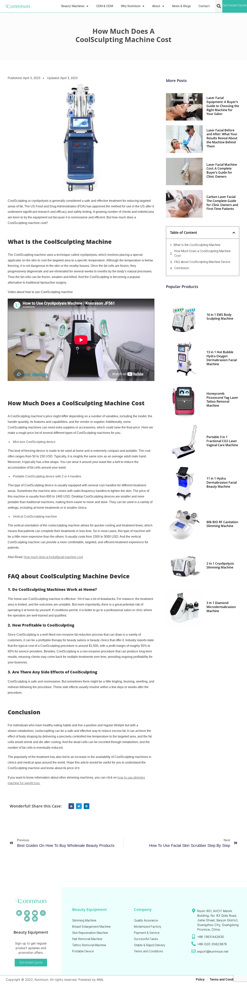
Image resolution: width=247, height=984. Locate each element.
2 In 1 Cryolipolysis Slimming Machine (220, 565)
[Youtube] (35, 913)
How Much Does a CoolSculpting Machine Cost (202, 253)
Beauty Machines (73, 6)
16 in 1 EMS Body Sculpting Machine (219, 317)
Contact (204, 6)
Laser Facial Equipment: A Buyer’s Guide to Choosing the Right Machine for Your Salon (222, 106)
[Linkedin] (27, 913)
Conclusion (181, 268)
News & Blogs (181, 6)
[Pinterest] (35, 919)
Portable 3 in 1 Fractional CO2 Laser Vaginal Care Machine (222, 441)
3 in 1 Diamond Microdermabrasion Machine (221, 607)
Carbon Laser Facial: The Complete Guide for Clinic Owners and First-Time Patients (222, 203)
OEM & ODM (104, 6)
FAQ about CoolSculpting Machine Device (202, 262)
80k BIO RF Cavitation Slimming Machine (222, 524)
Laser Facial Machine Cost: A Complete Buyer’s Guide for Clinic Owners (221, 170)
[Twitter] (27, 919)
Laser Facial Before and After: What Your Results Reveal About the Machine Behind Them (221, 138)
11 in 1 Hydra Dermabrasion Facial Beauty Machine (221, 482)
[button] (219, 6)
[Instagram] (43, 913)
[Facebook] (19, 913)
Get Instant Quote (235, 5)
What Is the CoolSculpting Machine (196, 245)
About (156, 6)
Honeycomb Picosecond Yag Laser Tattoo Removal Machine (222, 399)
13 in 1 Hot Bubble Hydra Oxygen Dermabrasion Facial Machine (221, 358)
